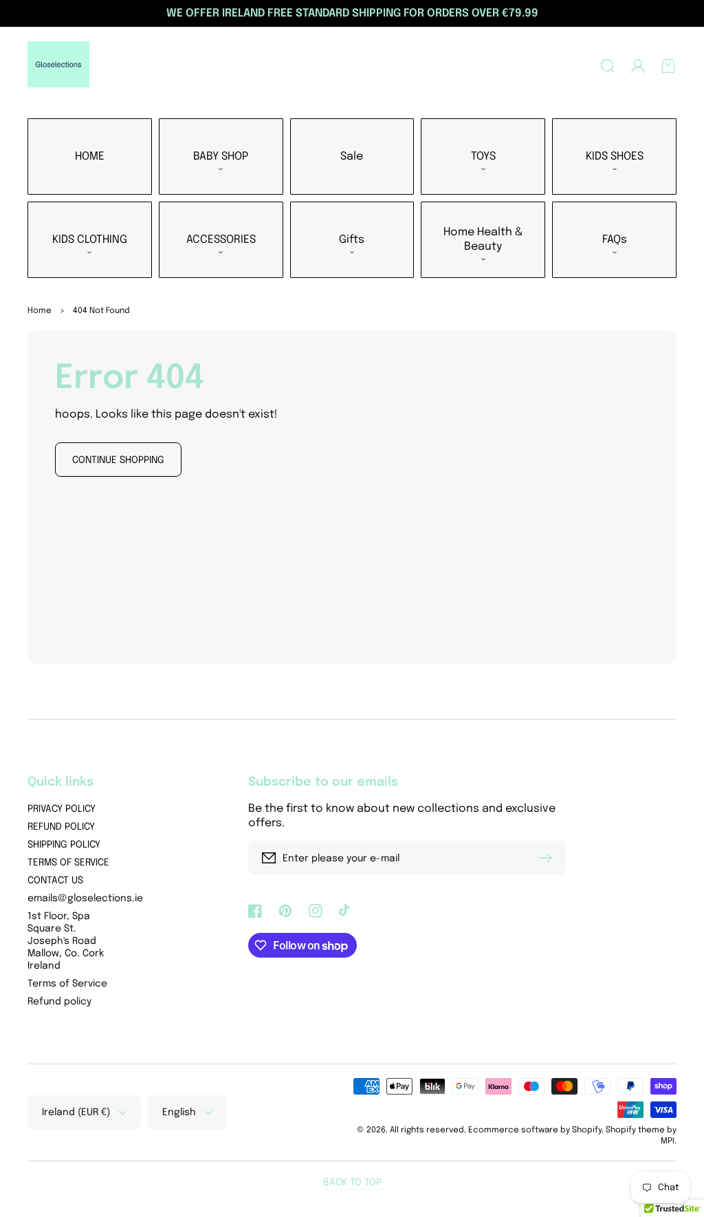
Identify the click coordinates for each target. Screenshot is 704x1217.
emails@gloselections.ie (85, 898)
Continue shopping (118, 460)
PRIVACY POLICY (62, 809)
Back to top (352, 1182)
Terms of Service (67, 984)
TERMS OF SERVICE (68, 863)
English (179, 1112)
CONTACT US (55, 880)
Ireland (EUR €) (76, 1112)
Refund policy (59, 1001)
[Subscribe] (548, 858)
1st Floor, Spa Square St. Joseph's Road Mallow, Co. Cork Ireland (66, 941)
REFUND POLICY (61, 827)
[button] (608, 66)
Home (40, 311)
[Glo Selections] (59, 66)
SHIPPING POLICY (64, 845)
